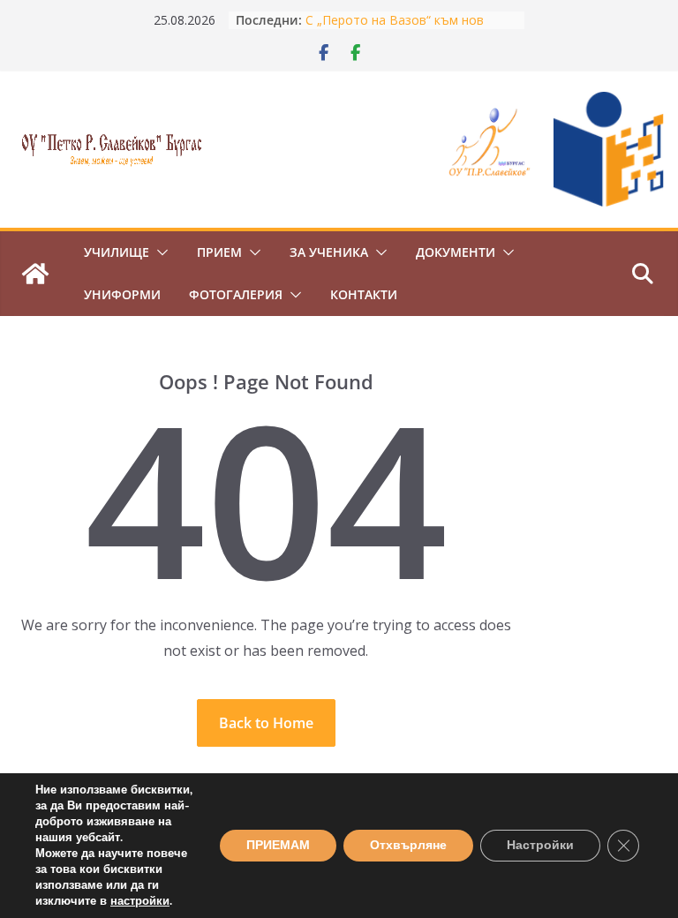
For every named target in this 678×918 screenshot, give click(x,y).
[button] (159, 252)
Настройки (540, 845)
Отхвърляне (408, 845)
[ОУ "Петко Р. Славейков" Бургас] (35, 273)
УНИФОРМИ (122, 294)
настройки (140, 901)
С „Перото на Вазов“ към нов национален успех (394, 28)
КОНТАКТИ (363, 294)
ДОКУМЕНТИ (455, 252)
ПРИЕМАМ (278, 845)
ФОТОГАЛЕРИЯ (235, 294)
